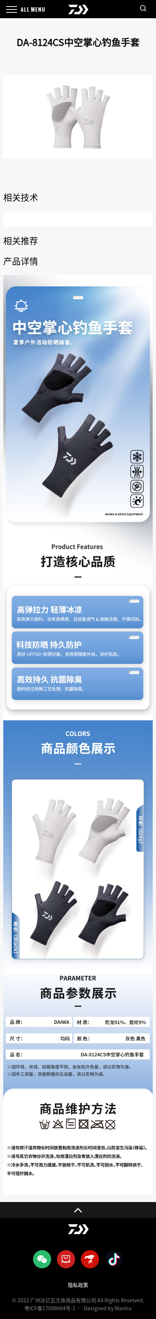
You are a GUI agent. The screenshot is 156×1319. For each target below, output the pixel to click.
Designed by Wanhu (108, 1308)
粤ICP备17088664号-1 (49, 1308)
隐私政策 (78, 1285)
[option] (78, 116)
